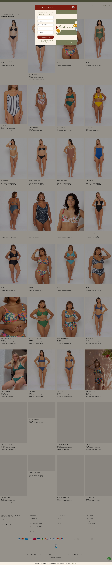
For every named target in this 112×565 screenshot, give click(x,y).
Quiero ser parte (45, 37)
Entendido (74, 563)
